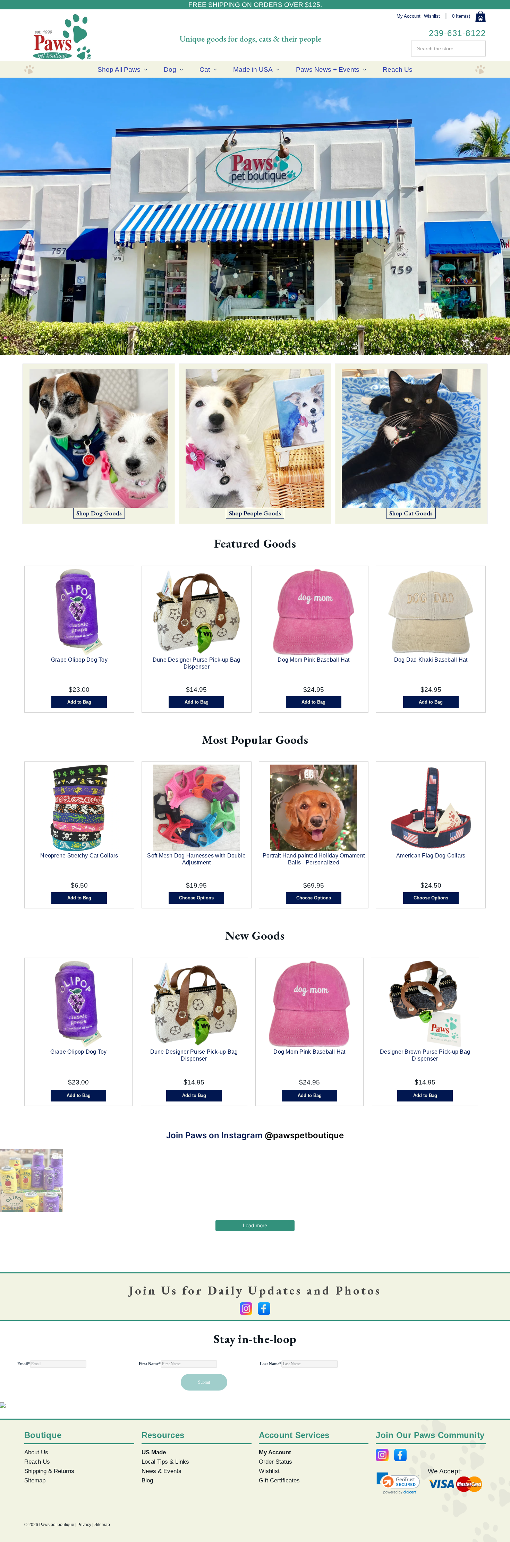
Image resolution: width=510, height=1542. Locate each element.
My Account (408, 16)
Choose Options (196, 897)
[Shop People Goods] (255, 440)
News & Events (161, 1470)
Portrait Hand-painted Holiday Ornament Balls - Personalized (314, 859)
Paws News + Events (327, 69)
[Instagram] (246, 1308)
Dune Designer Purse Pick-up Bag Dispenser (196, 663)
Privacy (84, 1524)
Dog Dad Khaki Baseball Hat (431, 660)
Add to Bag (79, 702)
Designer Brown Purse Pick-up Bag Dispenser (425, 1055)
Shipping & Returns (49, 1470)
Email (23, 1363)
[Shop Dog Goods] (98, 440)
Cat (204, 69)
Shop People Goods (255, 513)
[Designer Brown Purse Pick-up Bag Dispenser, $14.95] (425, 1004)
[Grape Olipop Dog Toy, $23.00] (79, 612)
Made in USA (253, 69)
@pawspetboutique (304, 1135)
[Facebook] (264, 1308)
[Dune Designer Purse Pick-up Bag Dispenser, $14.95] (196, 612)
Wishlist (432, 16)
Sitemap (34, 1480)
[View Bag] (480, 17)
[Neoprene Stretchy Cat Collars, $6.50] (79, 808)
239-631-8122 (457, 33)
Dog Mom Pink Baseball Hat (313, 660)
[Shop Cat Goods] (411, 440)
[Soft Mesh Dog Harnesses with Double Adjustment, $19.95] (196, 808)
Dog (170, 69)
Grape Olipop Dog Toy (79, 660)
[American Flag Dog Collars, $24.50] (431, 808)
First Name (150, 1363)
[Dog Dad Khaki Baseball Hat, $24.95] (431, 612)
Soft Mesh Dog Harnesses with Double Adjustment (196, 859)
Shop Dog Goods (99, 513)
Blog (147, 1480)
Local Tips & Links (165, 1461)
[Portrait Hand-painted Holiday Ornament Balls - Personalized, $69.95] (314, 808)
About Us (36, 1452)
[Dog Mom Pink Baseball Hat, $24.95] (314, 612)
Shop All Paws (119, 69)
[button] (398, 1483)
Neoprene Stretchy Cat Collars (79, 856)
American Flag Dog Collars (430, 856)
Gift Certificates (279, 1480)
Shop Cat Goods (411, 513)
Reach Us (398, 69)
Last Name (270, 1363)
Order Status (275, 1461)
